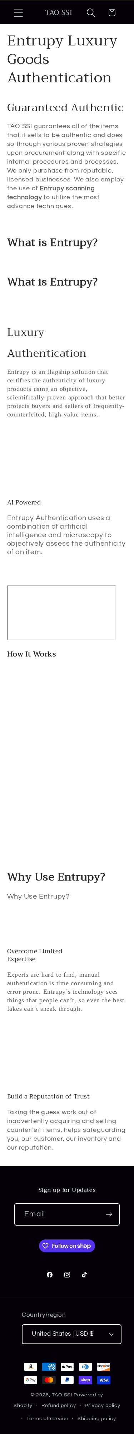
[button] (18, 12)
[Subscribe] (109, 1214)
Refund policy (58, 1405)
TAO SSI (62, 1394)
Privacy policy (102, 1405)
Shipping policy (97, 1418)
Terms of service (47, 1418)
